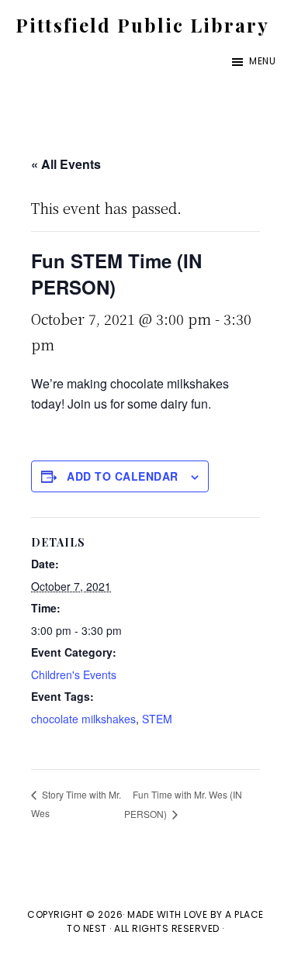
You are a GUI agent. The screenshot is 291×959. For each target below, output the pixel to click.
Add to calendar (122, 476)
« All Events (66, 164)
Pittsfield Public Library (142, 24)
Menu (262, 60)
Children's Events (73, 674)
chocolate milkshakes (83, 718)
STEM (157, 718)
